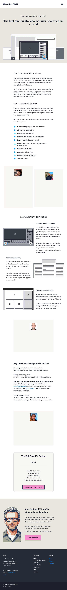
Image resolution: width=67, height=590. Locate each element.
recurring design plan (20, 386)
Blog (35, 569)
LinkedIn (51, 563)
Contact (36, 572)
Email (50, 559)
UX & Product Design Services (40, 561)
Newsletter (37, 567)
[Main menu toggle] (62, 4)
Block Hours (30, 388)
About (35, 558)
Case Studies (37, 565)
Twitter (51, 561)
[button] (33, 487)
